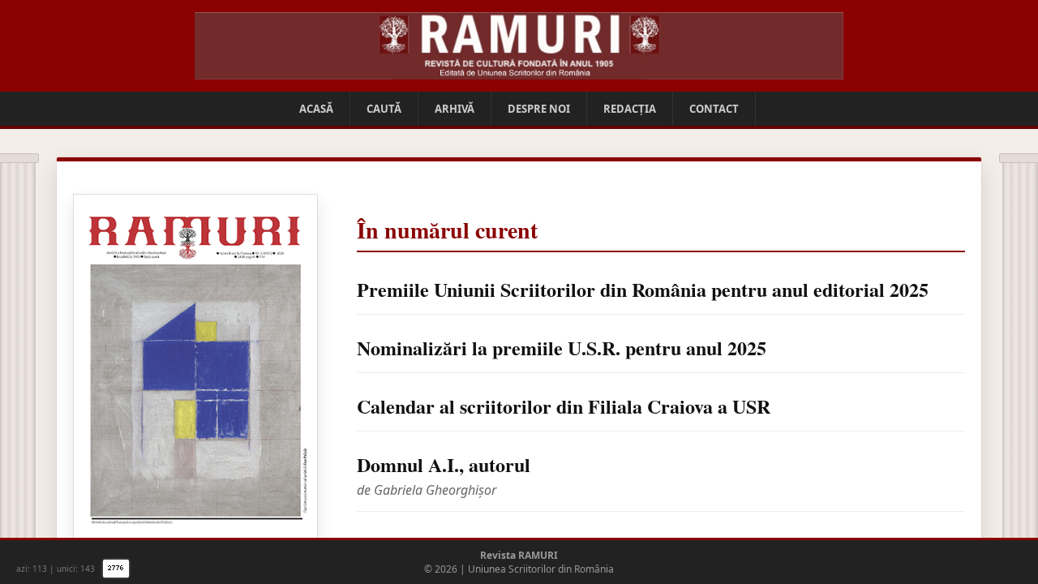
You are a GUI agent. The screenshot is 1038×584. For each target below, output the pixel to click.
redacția (629, 108)
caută (384, 108)
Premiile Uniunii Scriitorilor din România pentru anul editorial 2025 (643, 289)
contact (714, 108)
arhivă (454, 108)
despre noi (539, 108)
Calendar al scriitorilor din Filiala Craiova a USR (563, 406)
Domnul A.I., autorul (443, 464)
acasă (316, 108)
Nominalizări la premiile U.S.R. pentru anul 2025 (561, 347)
